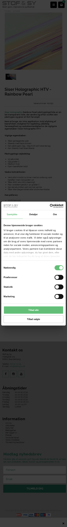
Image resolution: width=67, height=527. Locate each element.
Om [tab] (55, 214)
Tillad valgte (33, 319)
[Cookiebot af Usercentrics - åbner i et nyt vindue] (49, 206)
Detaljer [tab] (33, 214)
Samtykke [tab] (12, 214)
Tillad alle (33, 310)
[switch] (59, 277)
